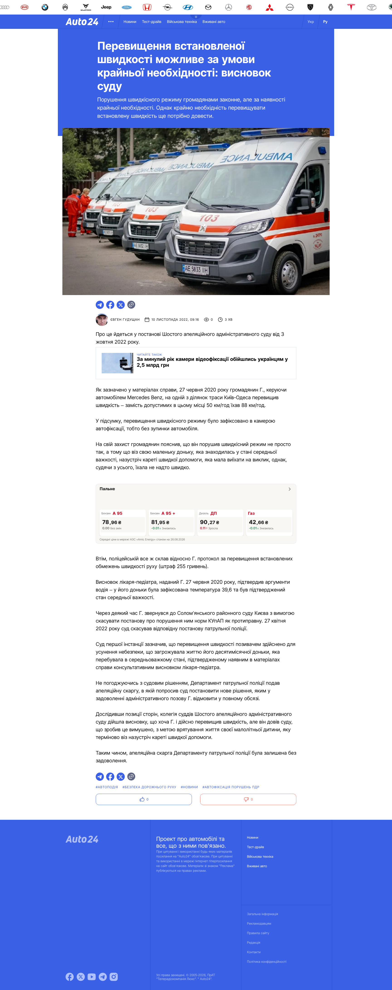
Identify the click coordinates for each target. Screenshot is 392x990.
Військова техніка (182, 21)
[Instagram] (114, 977)
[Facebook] (70, 977)
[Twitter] (81, 977)
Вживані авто (214, 21)
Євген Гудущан (125, 320)
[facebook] (110, 305)
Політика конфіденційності (267, 962)
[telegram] (100, 305)
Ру (325, 21)
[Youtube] (92, 977)
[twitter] (121, 305)
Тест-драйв (151, 21)
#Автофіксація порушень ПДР (231, 787)
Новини (130, 21)
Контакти (254, 952)
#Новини (189, 787)
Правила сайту (258, 933)
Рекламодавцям (259, 924)
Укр (311, 21)
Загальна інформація (262, 914)
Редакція (253, 943)
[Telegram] (103, 977)
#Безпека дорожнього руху (149, 787)
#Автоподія (107, 787)
